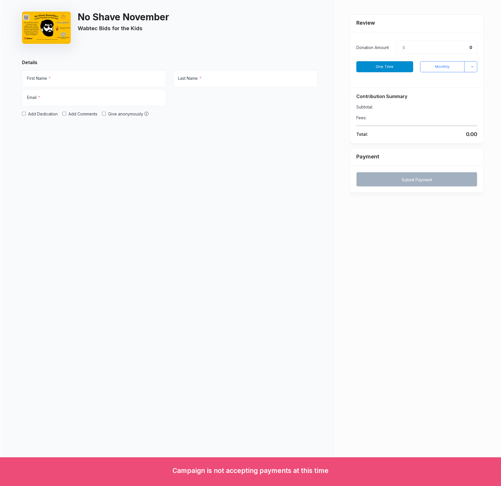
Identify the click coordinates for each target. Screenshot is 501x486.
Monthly (442, 66)
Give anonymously (126, 113)
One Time (384, 66)
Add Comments (82, 113)
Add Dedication (43, 113)
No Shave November (123, 17)
